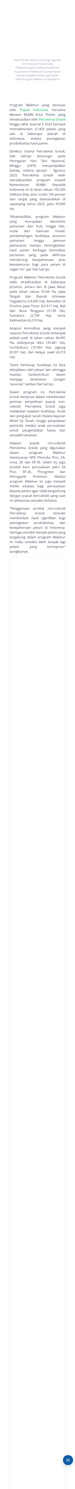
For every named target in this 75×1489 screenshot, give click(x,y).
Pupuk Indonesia (34, 110)
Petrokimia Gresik (52, 119)
